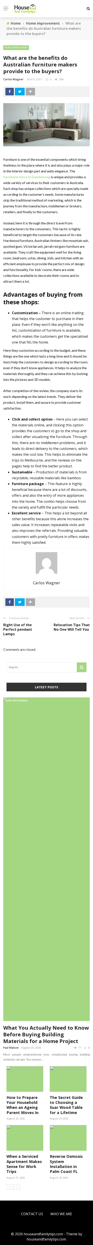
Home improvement (16, 47)
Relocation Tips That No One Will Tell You (72, 627)
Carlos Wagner (13, 79)
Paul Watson (11, 1048)
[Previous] (9, 1187)
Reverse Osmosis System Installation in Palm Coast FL (66, 1164)
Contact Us (32, 1214)
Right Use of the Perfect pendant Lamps (17, 629)
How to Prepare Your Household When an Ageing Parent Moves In (22, 1105)
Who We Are (61, 1214)
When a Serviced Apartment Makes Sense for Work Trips (24, 1164)
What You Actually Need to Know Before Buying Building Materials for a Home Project (46, 1034)
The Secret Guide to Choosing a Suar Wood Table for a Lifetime (66, 1105)
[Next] (17, 1187)
